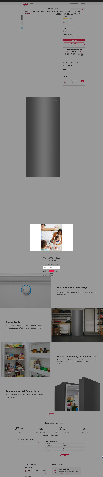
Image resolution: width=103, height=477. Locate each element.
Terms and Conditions (46, 275)
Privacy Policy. (53, 275)
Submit (51, 270)
